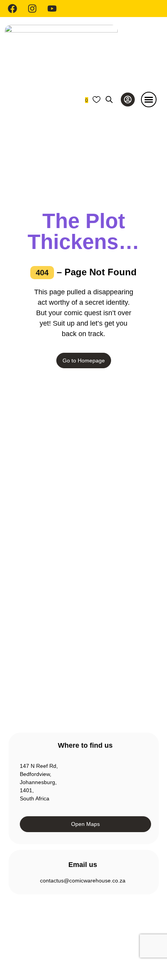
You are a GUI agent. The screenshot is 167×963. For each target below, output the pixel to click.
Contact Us (43, 656)
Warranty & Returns (54, 642)
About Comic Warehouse (60, 600)
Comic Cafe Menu (52, 614)
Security (118, 925)
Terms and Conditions (76, 925)
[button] (149, 99)
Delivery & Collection (55, 628)
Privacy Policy (26, 925)
